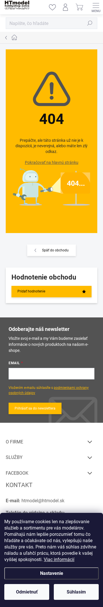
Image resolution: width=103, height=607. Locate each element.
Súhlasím (76, 592)
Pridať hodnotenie (31, 291)
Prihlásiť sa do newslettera (35, 408)
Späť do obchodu (55, 250)
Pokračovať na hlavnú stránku (51, 162)
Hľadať (89, 23)
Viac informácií (59, 559)
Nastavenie (51, 573)
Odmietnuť (27, 592)
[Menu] (96, 7)
